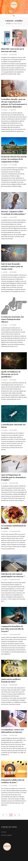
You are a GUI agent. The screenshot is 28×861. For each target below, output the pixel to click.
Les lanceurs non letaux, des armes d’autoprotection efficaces (12, 319)
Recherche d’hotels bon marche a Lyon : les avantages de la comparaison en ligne (14, 159)
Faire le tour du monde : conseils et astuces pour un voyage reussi (12, 266)
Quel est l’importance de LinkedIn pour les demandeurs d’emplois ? (13, 477)
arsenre (5, 54)
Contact (3, 832)
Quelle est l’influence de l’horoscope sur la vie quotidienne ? (11, 374)
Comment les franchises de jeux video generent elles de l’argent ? (12, 628)
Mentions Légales (6, 835)
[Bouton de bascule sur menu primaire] (14, 16)
